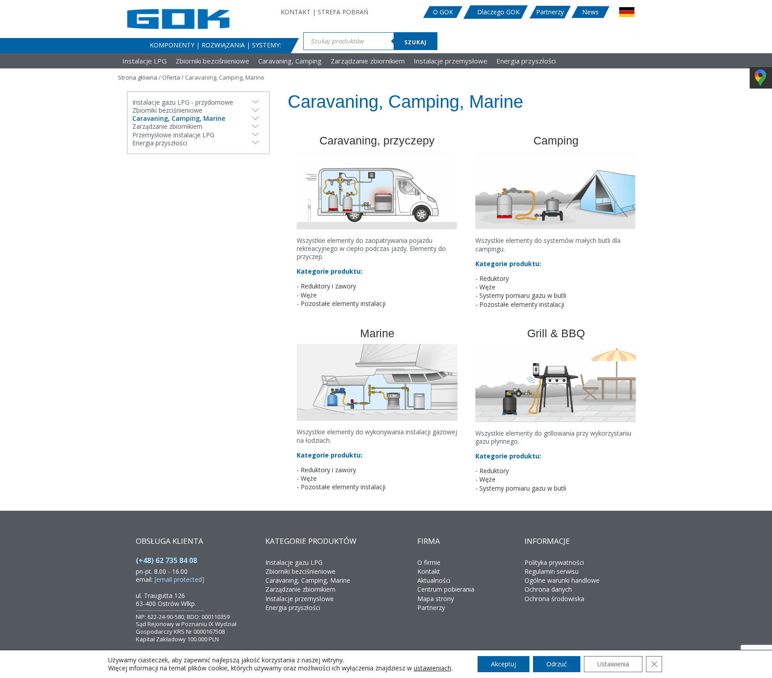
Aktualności (433, 580)
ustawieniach (432, 668)
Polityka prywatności (554, 562)
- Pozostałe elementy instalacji (341, 304)
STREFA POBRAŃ (343, 12)
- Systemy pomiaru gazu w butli (520, 296)
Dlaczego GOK (498, 12)
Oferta (171, 77)
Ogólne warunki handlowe (562, 580)
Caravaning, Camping (290, 61)
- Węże (307, 295)
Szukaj (415, 42)
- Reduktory (492, 279)
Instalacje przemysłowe (450, 61)
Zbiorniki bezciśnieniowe (212, 61)
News (590, 12)
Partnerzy (550, 12)
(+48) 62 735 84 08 (166, 560)
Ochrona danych (548, 589)
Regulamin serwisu (551, 571)
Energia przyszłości (526, 61)
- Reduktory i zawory (326, 286)
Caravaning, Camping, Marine (307, 580)
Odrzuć (556, 664)
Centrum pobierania (445, 589)
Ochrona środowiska (554, 598)
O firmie (429, 562)
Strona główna (137, 77)
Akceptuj (503, 664)
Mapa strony (435, 598)
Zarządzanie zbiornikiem (368, 61)
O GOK (443, 12)
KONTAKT (295, 12)
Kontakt (428, 571)
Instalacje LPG (144, 61)
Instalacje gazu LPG (294, 562)
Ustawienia (613, 664)
